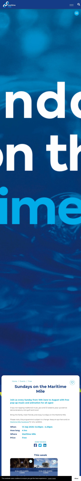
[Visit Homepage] (9, 4)
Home (14, 381)
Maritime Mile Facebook (19, 422)
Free (30, 381)
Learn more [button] (52, 478)
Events (22, 381)
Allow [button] (76, 478)
